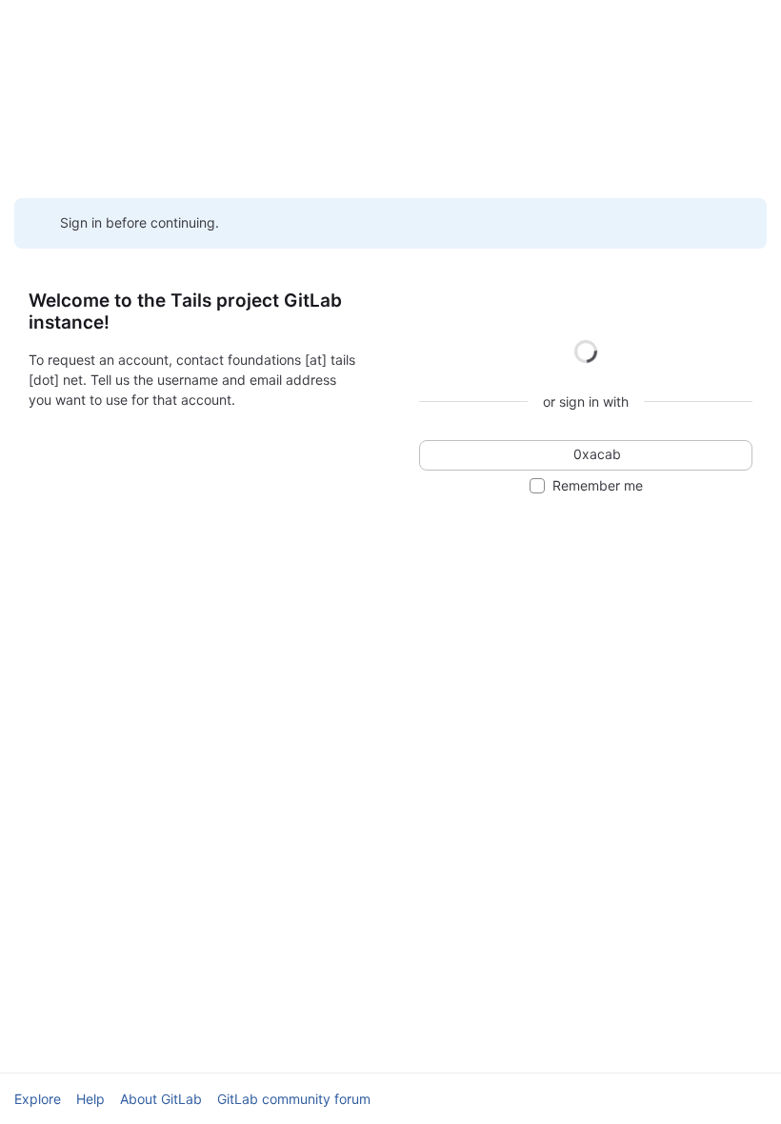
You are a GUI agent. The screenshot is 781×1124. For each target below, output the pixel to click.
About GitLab (161, 1099)
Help (90, 1099)
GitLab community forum (293, 1099)
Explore (37, 1099)
